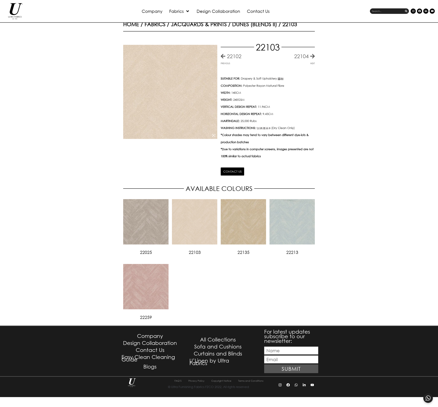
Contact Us (258, 11)
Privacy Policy (196, 380)
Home (131, 24)
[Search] (406, 11)
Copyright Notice (221, 380)
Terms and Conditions (250, 380)
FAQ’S (178, 380)
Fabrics (176, 11)
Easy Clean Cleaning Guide (148, 358)
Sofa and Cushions (218, 346)
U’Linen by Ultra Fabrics (209, 361)
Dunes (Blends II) (254, 24)
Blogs (150, 366)
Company (152, 11)
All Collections (218, 339)
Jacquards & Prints (199, 24)
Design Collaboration (218, 11)
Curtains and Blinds (218, 353)
